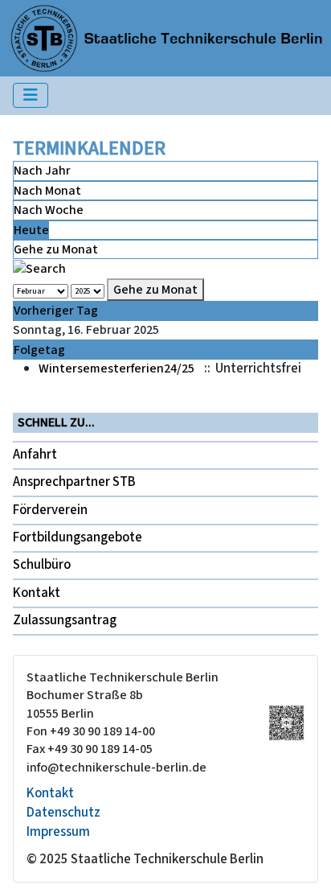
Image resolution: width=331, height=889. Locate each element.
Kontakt (36, 593)
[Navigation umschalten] (30, 95)
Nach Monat (47, 191)
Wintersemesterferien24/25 (116, 368)
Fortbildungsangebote (77, 537)
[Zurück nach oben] (303, 860)
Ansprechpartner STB (74, 482)
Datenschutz (63, 812)
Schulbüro (42, 564)
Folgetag (39, 350)
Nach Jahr (42, 170)
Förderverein (50, 510)
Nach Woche (49, 210)
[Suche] (39, 268)
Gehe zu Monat (56, 249)
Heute (31, 230)
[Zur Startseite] (166, 37)
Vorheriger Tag (56, 310)
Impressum (58, 832)
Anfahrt (35, 454)
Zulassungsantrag (64, 620)
